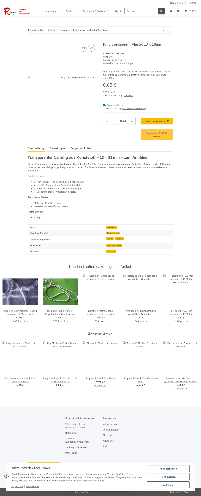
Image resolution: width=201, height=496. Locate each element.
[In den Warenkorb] (30, 40)
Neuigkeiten (176, 2)
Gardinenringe (113, 233)
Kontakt (192, 2)
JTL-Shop (184, 492)
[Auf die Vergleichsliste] (83, 48)
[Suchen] (161, 11)
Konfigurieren (168, 476)
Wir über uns (110, 424)
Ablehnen (168, 485)
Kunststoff (111, 251)
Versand (128, 95)
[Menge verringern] (106, 121)
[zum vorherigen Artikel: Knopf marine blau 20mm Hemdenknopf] (163, 30)
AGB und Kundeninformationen (77, 440)
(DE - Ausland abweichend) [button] (134, 108)
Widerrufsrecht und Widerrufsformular (75, 426)
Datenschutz (32, 486)
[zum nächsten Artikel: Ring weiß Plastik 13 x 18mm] (170, 30)
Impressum (17, 486)
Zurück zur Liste (37, 30)
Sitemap (107, 435)
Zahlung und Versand (76, 447)
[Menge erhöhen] (132, 121)
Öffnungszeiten (111, 429)
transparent (112, 227)
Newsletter (108, 440)
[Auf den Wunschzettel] (91, 48)
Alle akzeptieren (168, 468)
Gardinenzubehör (114, 245)
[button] (171, 11)
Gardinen (119, 239)
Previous (7, 300)
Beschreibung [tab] (36, 148)
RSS (105, 446)
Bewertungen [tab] (58, 148)
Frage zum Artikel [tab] (81, 148)
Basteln (110, 239)
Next (193, 300)
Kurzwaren (120, 59)
